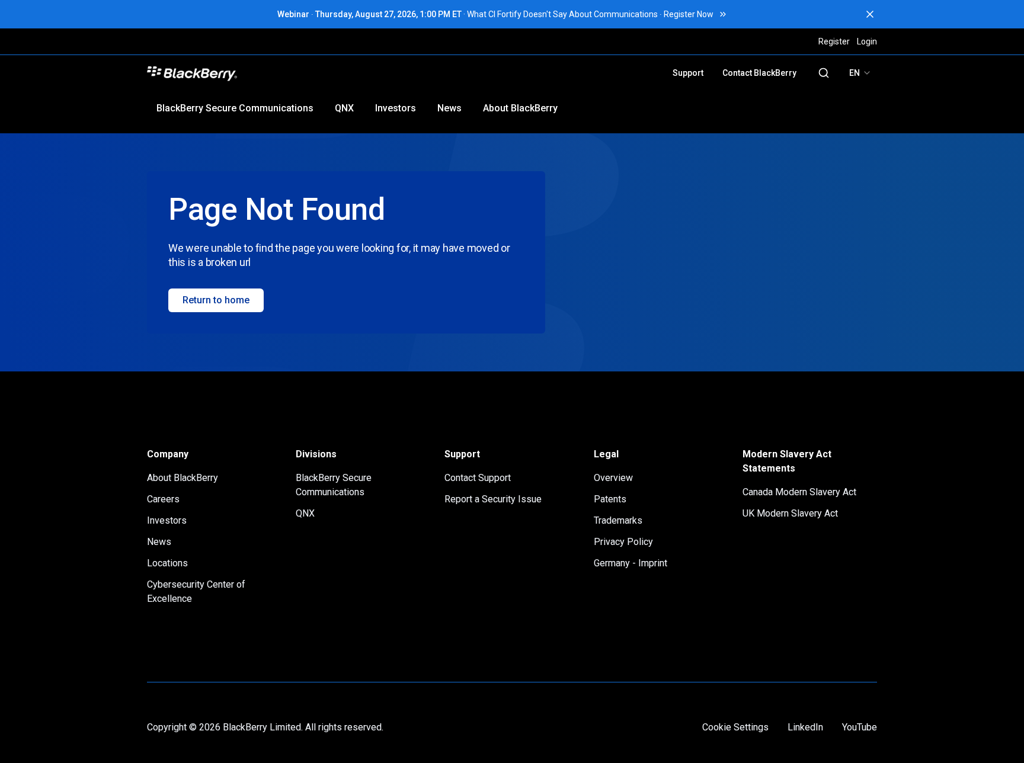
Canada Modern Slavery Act (799, 492)
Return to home (216, 300)
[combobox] (860, 73)
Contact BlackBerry (759, 73)
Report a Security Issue (493, 499)
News (449, 108)
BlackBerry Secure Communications (234, 108)
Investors (395, 108)
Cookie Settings (735, 727)
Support (688, 73)
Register (834, 41)
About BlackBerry (520, 108)
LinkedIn (805, 727)
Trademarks (618, 520)
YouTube (859, 727)
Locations (167, 563)
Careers (163, 499)
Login (867, 41)
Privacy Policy (623, 541)
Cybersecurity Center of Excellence (196, 591)
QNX (344, 108)
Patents (610, 499)
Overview (613, 477)
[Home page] (276, 73)
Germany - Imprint (630, 563)
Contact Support (477, 477)
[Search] (823, 73)
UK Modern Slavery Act (790, 513)
